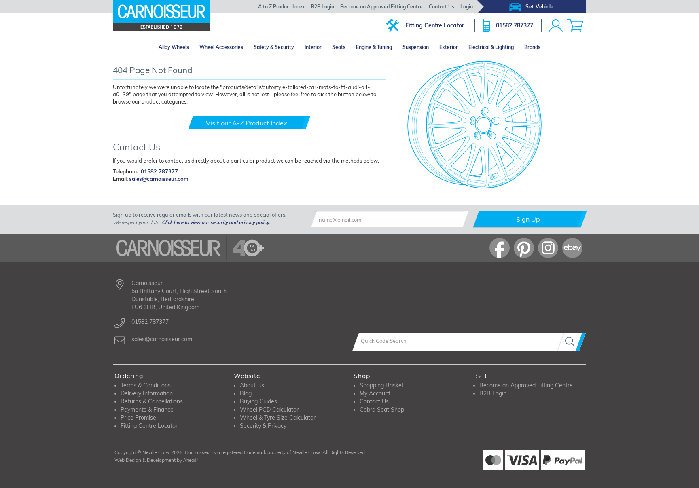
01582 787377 (514, 25)
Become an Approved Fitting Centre (381, 7)
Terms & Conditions (146, 385)
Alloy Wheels (174, 47)
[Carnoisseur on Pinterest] (524, 248)
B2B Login (322, 7)
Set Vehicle (539, 7)
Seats (338, 47)
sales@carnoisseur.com (159, 178)
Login (466, 7)
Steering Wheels (381, 193)
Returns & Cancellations (152, 401)
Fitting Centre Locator (434, 25)
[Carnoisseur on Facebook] (499, 248)
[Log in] (556, 25)
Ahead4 (191, 460)
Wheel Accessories (221, 47)
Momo (248, 203)
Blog (246, 393)
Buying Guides (258, 401)
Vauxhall (131, 193)
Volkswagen (192, 193)
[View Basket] (575, 25)
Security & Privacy (263, 425)
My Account (375, 393)
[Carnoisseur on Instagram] (548, 248)
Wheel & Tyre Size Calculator (278, 417)
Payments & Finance (147, 409)
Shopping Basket (382, 385)
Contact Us (441, 7)
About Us (252, 385)
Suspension (415, 47)
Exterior (448, 47)
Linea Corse (311, 193)
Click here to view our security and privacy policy (215, 222)
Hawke (249, 193)
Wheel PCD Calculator (269, 409)
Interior (313, 47)
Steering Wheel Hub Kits (390, 202)
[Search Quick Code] (571, 342)
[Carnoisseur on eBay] (572, 248)
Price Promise (138, 417)
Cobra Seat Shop (382, 409)
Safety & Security (274, 47)
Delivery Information (147, 393)
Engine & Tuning (374, 47)
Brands (532, 47)
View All (141, 203)
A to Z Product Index (281, 7)
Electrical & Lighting (491, 47)
